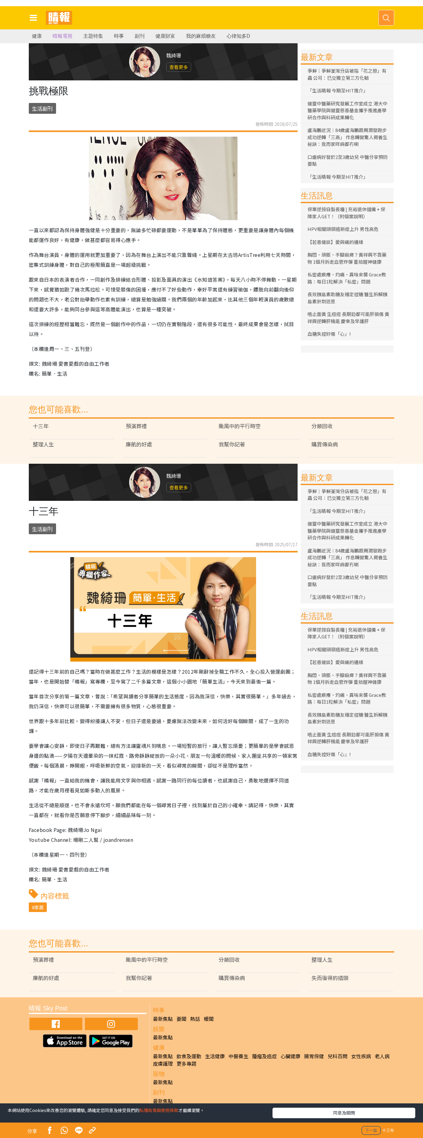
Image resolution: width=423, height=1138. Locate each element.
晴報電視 (62, 36)
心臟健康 (290, 1056)
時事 (119, 36)
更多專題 (186, 1063)
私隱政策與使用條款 (158, 1110)
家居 (39, 907)
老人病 (382, 1056)
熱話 (195, 1018)
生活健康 (215, 1056)
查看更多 (178, 67)
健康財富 (165, 36)
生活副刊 (42, 108)
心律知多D (238, 36)
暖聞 (209, 1018)
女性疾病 (361, 1056)
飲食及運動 (189, 1056)
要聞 (181, 1018)
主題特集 (93, 36)
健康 (37, 36)
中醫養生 (238, 1056)
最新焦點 (163, 1018)
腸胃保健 (314, 1056)
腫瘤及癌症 (264, 1056)
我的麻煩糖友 (201, 36)
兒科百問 (337, 1056)
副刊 (140, 36)
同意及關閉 (344, 1113)
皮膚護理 (163, 1063)
